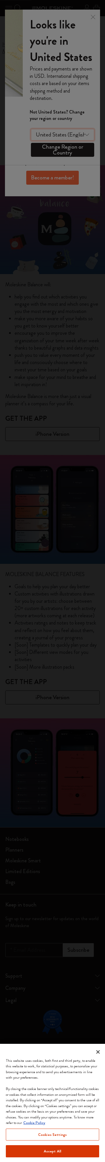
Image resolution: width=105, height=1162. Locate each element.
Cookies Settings (52, 1134)
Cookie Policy (34, 1122)
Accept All (52, 1151)
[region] (52, 1103)
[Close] (98, 1052)
